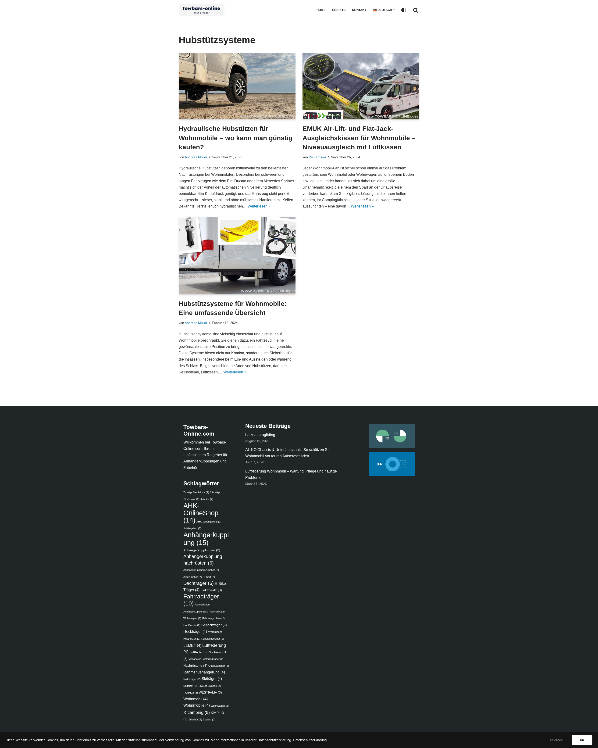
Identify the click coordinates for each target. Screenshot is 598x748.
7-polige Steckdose (196, 492)
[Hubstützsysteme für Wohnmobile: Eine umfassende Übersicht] (237, 255)
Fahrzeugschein (213, 618)
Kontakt (359, 10)
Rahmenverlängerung (204, 672)
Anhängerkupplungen (201, 550)
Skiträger (212, 678)
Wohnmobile (196, 705)
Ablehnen (556, 740)
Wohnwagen (220, 705)
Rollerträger (192, 679)
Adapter (206, 499)
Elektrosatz (211, 590)
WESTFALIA (210, 692)
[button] (394, 10)
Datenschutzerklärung (310, 740)
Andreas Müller (196, 157)
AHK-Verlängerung (208, 521)
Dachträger (198, 583)
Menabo (195, 659)
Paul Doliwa (317, 157)
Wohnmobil (195, 699)
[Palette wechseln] (403, 10)
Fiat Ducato (191, 625)
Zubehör (195, 719)
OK (582, 740)
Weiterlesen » (259, 206)
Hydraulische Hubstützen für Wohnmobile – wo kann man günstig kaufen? (235, 137)
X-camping (196, 712)
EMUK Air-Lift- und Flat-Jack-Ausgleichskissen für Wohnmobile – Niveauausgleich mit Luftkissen (359, 137)
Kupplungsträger (212, 638)
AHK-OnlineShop (200, 513)
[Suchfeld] (415, 10)
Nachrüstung (195, 665)
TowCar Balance (209, 685)
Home (321, 10)
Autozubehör (192, 577)
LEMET (192, 645)
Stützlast (190, 685)
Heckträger (195, 631)
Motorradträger (213, 659)
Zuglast (209, 719)
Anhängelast (192, 528)
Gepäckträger (214, 625)
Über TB (338, 10)
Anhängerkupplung (206, 538)
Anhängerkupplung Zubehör (201, 570)
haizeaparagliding (260, 435)
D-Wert (209, 577)
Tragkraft (190, 692)
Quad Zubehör (218, 665)
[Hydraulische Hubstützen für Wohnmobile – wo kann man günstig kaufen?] (237, 86)
